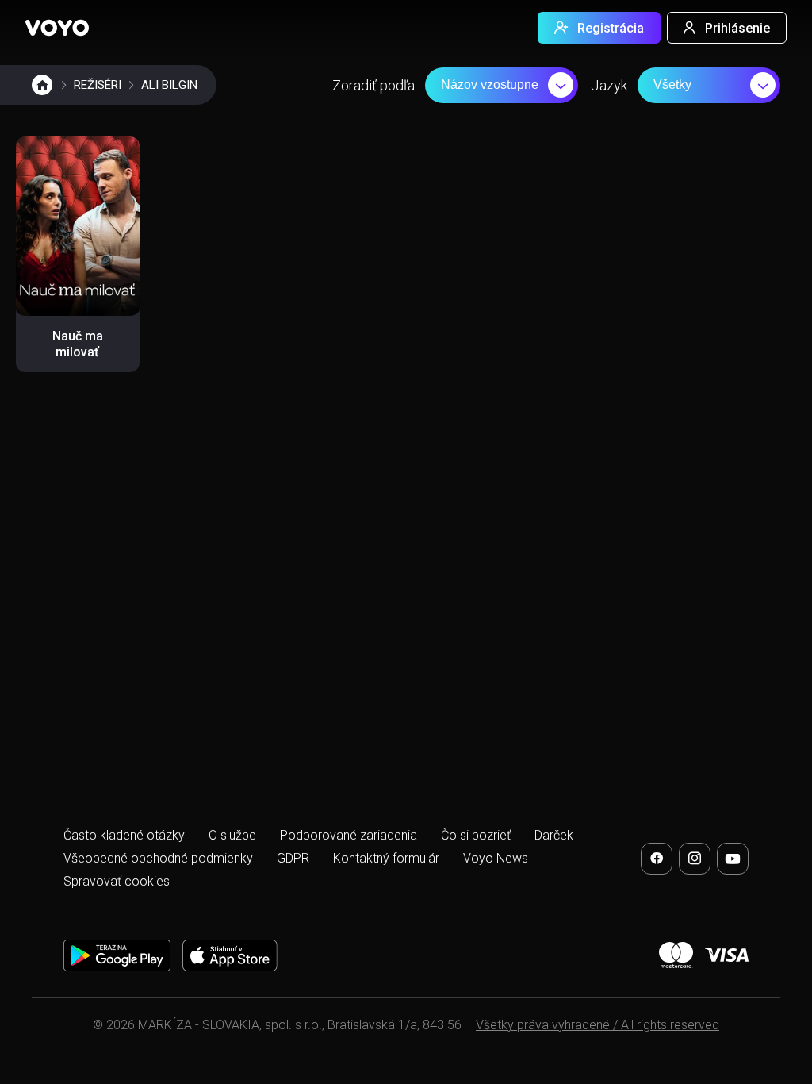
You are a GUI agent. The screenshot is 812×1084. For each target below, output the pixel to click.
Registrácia (610, 28)
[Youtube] (733, 859)
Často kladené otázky (124, 835)
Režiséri (97, 85)
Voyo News (495, 858)
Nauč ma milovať (77, 344)
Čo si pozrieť (476, 835)
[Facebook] (656, 859)
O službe (232, 835)
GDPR (293, 858)
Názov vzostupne (489, 84)
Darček (553, 835)
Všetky (672, 84)
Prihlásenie (737, 28)
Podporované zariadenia (348, 835)
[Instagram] (694, 859)
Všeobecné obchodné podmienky (158, 858)
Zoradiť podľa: (374, 85)
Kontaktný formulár (386, 858)
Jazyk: (610, 85)
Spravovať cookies (116, 881)
